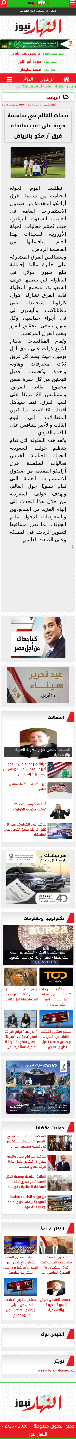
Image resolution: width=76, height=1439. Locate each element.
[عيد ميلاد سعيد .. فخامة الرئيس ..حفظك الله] (38, 638)
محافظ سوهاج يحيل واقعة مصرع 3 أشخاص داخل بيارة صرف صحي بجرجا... (26, 1162)
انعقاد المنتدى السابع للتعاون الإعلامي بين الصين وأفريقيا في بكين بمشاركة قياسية (20, 1264)
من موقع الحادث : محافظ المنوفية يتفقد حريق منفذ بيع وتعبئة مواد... (27, 1202)
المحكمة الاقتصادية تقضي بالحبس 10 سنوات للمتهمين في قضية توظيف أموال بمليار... (26, 1142)
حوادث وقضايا (50, 1128)
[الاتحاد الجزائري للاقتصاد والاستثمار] (38, 686)
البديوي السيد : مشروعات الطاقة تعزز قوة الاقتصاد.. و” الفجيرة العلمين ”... (56, 1264)
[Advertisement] (42, 577)
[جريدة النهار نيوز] (38, 878)
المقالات (56, 717)
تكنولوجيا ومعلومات (43, 918)
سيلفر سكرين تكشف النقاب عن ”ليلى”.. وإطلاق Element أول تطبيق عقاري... (20, 1307)
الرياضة (53, 97)
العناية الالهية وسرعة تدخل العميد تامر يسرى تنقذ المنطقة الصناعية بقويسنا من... (25, 1182)
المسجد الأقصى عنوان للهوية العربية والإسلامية (56, 1304)
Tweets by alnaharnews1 (55, 1370)
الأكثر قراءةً (52, 1229)
